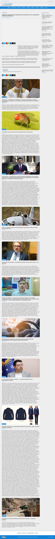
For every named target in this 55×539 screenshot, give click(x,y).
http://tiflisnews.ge (5, 70)
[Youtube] (52, 1)
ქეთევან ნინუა (5, 69)
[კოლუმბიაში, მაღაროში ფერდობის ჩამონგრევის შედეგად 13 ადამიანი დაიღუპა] (21, 507)
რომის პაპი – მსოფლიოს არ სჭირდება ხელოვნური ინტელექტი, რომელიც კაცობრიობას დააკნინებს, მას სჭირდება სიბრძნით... (47, 17)
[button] (52, 4)
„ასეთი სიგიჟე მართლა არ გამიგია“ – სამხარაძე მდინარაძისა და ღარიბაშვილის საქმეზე (47, 59)
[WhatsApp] (9, 43)
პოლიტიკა (4, 12)
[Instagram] (51, 1)
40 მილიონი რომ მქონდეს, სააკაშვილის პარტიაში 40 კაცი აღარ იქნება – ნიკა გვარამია (47, 40)
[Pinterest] (7, 43)
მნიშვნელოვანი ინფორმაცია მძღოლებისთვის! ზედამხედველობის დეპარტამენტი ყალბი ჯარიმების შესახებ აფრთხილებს (47, 53)
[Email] (12, 43)
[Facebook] (48, 1)
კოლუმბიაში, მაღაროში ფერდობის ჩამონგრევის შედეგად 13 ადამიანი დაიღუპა (47, 71)
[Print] (14, 43)
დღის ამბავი (4, 129)
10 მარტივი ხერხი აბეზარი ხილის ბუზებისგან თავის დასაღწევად (17, 132)
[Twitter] (5, 43)
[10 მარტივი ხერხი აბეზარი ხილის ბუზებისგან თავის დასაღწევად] (21, 120)
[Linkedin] (49, 1)
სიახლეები (3, 295)
